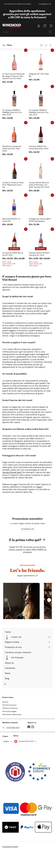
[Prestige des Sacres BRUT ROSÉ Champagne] (41, 211)
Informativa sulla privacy (12, 714)
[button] (49, 600)
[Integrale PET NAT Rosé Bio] (41, 66)
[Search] (50, 32)
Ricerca (5, 702)
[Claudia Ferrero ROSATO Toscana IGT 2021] (41, 248)
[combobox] (27, 32)
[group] (21, 601)
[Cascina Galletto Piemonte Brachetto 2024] (41, 138)
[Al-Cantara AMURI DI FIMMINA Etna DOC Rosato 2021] (41, 103)
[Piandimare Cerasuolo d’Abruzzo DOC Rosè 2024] (14, 139)
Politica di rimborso (10, 708)
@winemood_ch (31, 575)
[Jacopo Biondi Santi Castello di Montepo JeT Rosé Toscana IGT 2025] (41, 175)
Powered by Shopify (10, 846)
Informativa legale (9, 711)
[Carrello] (45, 26)
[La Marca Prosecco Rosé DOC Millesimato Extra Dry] (14, 175)
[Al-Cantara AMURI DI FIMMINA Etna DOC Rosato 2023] (14, 103)
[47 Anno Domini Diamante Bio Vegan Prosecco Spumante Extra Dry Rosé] (14, 67)
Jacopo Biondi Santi (12, 472)
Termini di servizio (9, 705)
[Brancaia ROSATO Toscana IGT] (14, 211)
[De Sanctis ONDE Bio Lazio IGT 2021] (14, 248)
